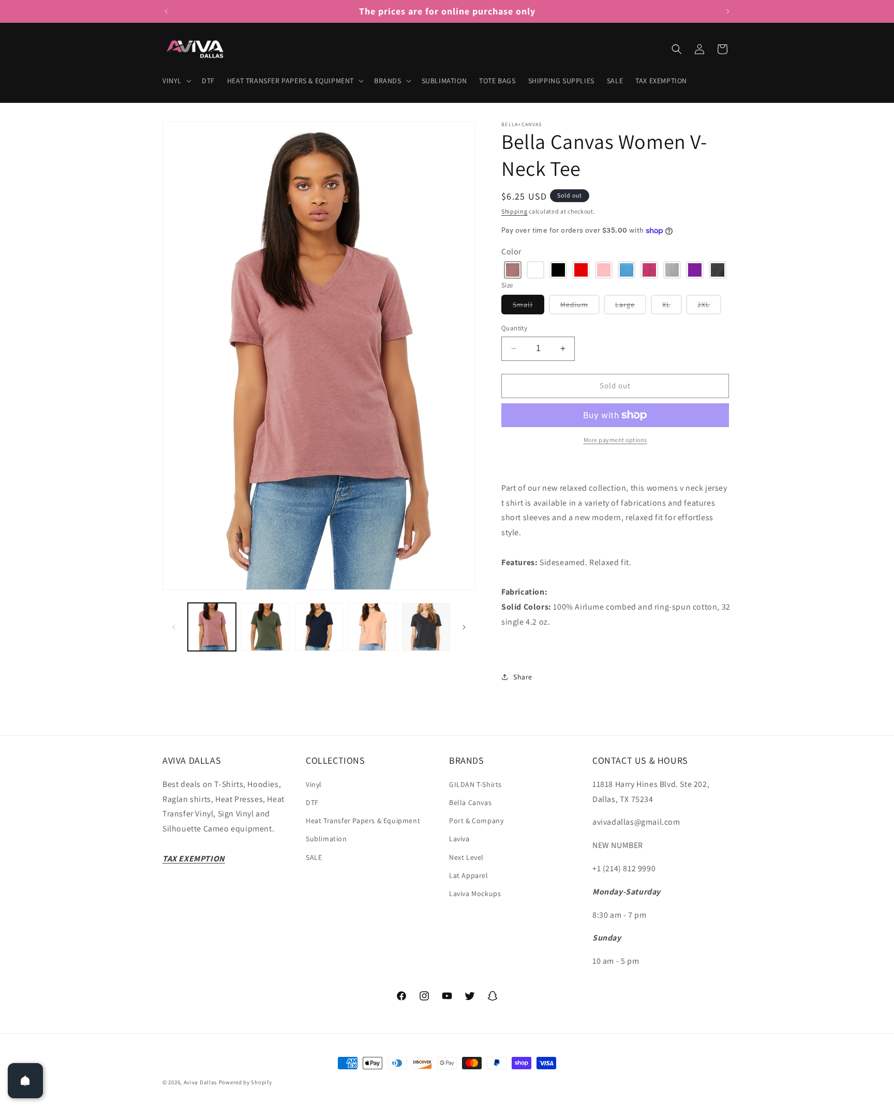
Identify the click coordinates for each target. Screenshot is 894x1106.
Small (528, 306)
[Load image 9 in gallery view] (319, 627)
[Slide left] (173, 627)
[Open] (25, 1080)
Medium (580, 306)
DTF (312, 802)
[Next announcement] (728, 11)
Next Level (466, 857)
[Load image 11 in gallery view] (372, 627)
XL (672, 306)
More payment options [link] (615, 440)
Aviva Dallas (200, 1082)
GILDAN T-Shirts (475, 784)
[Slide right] (464, 627)
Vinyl (314, 784)
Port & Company (476, 820)
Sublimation (326, 838)
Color (511, 251)
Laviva (459, 838)
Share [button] (522, 676)
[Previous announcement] (166, 11)
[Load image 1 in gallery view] (212, 627)
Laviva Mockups (475, 893)
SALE (314, 857)
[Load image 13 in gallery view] (426, 627)
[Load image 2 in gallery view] (265, 627)
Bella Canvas (470, 802)
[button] (176, 81)
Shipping (514, 211)
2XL (709, 306)
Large (630, 306)
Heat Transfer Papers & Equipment (363, 820)
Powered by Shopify (245, 1082)
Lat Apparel (468, 875)
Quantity (514, 328)
